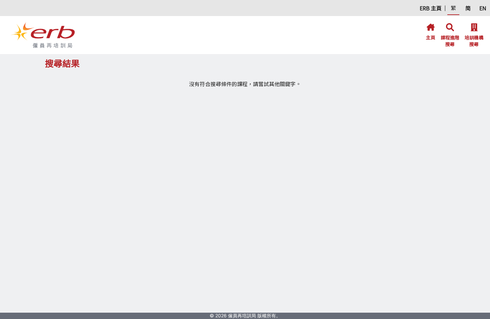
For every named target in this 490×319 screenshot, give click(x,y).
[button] (430, 8)
